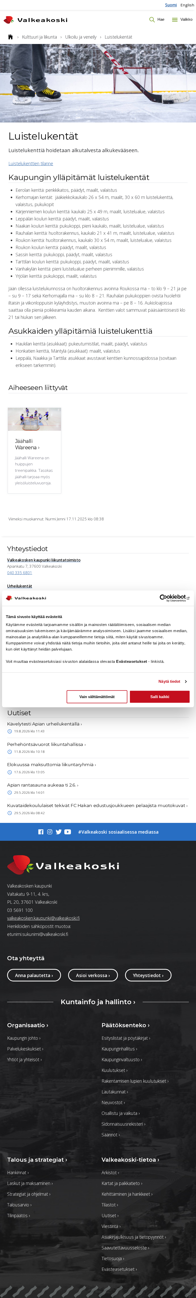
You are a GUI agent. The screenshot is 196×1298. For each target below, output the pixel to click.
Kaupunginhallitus (119, 1049)
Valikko (185, 19)
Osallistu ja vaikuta (121, 1113)
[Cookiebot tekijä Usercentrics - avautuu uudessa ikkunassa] (167, 598)
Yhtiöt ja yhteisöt (24, 1059)
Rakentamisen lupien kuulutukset (135, 1081)
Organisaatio (27, 1025)
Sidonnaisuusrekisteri (123, 1124)
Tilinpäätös (18, 1215)
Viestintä (111, 1226)
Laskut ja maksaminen (30, 1183)
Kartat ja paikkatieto (122, 1183)
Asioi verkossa (93, 975)
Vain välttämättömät (97, 697)
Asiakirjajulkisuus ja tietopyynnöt (134, 1237)
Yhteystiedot (148, 975)
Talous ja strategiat (37, 1159)
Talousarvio (19, 1205)
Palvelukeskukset (25, 1049)
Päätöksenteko (126, 1025)
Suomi (171, 4)
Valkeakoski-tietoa (130, 1159)
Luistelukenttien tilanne (30, 163)
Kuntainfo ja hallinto (98, 1002)
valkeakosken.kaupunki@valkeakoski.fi (43, 918)
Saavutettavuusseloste (125, 1248)
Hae (160, 19)
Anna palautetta (34, 975)
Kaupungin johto (23, 1038)
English (187, 4)
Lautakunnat (115, 1092)
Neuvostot (113, 1102)
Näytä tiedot (169, 681)
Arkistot (110, 1172)
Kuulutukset (114, 1070)
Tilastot (110, 1205)
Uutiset (110, 1215)
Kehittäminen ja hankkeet (127, 1194)
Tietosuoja (113, 1258)
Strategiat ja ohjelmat (28, 1194)
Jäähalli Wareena (27, 444)
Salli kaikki (159, 697)
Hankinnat (18, 1172)
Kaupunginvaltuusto (122, 1059)
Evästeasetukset (119, 1269)
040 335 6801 (19, 572)
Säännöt (111, 1135)
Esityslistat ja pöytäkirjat (126, 1038)
